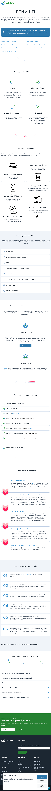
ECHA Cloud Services (25, 574)
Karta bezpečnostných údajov (25, 765)
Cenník (19, 768)
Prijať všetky (42, 776)
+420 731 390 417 (9, 761)
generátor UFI (15, 413)
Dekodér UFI (37, 764)
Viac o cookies (7, 783)
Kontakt (19, 771)
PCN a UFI (20, 764)
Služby (19, 763)
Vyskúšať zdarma (7, 729)
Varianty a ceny (22, 729)
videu (38, 644)
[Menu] (49, 3)
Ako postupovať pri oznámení (34, 48)
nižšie (32, 483)
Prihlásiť (22, 752)
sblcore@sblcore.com (10, 763)
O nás (19, 770)
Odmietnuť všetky (42, 781)
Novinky (36, 768)
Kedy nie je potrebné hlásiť (7, 44)
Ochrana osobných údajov (40, 773)
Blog (35, 770)
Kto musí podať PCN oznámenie (9, 41)
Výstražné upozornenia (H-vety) (25, 767)
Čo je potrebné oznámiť (33, 41)
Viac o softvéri (25, 345)
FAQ (35, 765)
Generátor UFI (37, 763)
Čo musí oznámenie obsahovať (9, 48)
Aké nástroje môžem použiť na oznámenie (37, 44)
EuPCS (30, 428)
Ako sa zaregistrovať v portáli (8, 51)
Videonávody (37, 761)
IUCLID (5, 368)
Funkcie (19, 761)
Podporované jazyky (39, 767)
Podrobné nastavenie (42, 786)
